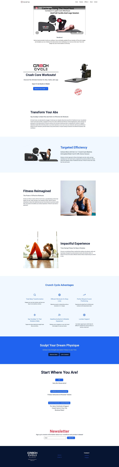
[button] (87, 2)
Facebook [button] (87, 455)
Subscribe (71, 437)
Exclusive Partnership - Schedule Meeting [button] (59, 402)
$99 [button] (59, 379)
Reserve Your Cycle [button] (40, 88)
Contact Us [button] (59, 457)
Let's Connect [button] (65, 354)
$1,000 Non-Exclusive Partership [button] (59, 391)
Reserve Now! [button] (53, 354)
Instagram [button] (87, 457)
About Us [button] (59, 455)
